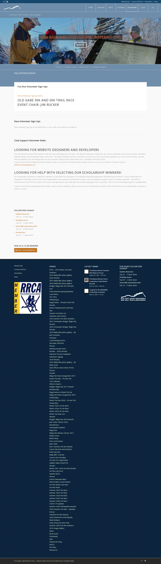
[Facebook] (3, 1)
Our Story (53, 297)
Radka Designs (70, 561)
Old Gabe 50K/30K (56, 343)
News (156, 1)
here (144, 182)
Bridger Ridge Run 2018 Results (61, 419)
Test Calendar (54, 381)
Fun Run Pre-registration (58, 460)
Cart (51, 289)
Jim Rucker (50, 105)
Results (52, 305)
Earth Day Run (54, 452)
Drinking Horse (22, 220)
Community (53, 536)
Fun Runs (25, 15)
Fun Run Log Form (56, 471)
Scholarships (54, 397)
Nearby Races (54, 474)
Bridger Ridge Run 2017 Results (61, 387)
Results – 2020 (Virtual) (58, 351)
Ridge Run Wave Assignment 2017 (62, 376)
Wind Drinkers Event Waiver (59, 482)
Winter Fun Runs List (57, 414)
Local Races (53, 294)
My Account (53, 534)
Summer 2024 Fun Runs (58, 495)
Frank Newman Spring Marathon (61, 291)
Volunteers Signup (56, 357)
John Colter (53, 444)
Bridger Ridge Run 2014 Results (61, 286)
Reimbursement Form (57, 349)
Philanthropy (54, 299)
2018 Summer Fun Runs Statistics (62, 319)
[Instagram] (7, 1)
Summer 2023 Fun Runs (58, 493)
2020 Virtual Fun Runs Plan (59, 523)
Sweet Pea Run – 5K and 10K (60, 378)
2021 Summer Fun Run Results (61, 446)
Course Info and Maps (57, 457)
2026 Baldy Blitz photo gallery (60, 283)
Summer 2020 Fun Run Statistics (61, 525)
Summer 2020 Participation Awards (62, 506)
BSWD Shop (53, 438)
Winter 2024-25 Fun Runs (59, 408)
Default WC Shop (55, 542)
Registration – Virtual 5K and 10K (61, 302)
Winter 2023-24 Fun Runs (59, 406)
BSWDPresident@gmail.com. (25, 165)
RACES (51, 544)
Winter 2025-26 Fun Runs (59, 411)
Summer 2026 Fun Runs (58, 501)
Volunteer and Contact (57, 316)
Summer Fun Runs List (57, 313)
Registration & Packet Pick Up (60, 392)
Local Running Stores (57, 340)
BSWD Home (54, 436)
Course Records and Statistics (60, 449)
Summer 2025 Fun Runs (58, 498)
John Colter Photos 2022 (58, 422)
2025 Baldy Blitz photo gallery (60, 280)
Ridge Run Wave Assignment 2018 (62, 395)
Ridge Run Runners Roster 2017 (61, 433)
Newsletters (148, 1)
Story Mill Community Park (26, 226)
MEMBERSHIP (80, 45)
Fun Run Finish (54, 487)
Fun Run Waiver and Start (58, 485)
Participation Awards (57, 427)
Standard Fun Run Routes (58, 514)
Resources (53, 550)
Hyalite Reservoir (23, 214)
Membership (125, 1)
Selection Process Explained (60, 354)
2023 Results (54, 278)
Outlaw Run (20, 232)
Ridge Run (53, 430)
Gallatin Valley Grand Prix (58, 463)
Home (19, 15)
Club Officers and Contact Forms (61, 368)
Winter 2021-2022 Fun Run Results (62, 468)
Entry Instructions (56, 441)
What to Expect (55, 384)
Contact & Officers (137, 1)
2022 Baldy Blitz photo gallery (60, 275)
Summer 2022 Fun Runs (58, 490)
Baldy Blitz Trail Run (56, 455)
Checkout (52, 338)
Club (51, 539)
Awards (52, 416)
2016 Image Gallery (56, 528)
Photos (52, 346)
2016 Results (54, 359)
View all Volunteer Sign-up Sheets (30, 96)
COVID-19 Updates (56, 504)
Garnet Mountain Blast (57, 479)
